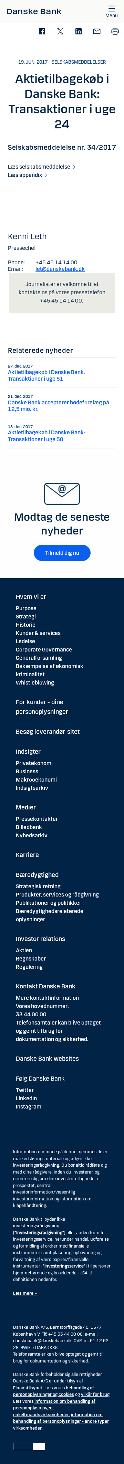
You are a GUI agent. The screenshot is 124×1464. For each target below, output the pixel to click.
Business (27, 771)
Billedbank (29, 827)
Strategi (26, 616)
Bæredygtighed (37, 875)
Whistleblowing (35, 682)
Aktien (24, 950)
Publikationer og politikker (48, 903)
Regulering (29, 967)
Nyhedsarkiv (32, 835)
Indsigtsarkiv (32, 788)
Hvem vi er (31, 597)
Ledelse (25, 641)
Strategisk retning (38, 886)
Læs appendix (25, 175)
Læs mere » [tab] (25, 1293)
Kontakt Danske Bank (45, 986)
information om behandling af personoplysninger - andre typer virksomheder (61, 1421)
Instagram (28, 1106)
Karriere (27, 855)
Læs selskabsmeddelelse (39, 166)
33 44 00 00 (31, 1014)
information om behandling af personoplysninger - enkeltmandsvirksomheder (54, 1408)
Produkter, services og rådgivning (57, 894)
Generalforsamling (39, 658)
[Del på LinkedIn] (78, 32)
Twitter (25, 1090)
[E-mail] (96, 32)
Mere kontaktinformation (47, 998)
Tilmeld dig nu (62, 553)
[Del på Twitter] (60, 32)
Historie (25, 625)
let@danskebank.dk (60, 269)
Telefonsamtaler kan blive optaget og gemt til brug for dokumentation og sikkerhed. (58, 1030)
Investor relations (40, 939)
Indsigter (28, 751)
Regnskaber (31, 958)
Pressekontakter (37, 819)
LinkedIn (26, 1098)
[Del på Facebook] (42, 32)
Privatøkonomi (34, 763)
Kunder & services (38, 633)
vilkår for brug (95, 1394)
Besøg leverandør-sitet (48, 731)
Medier (26, 807)
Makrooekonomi (36, 779)
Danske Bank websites (47, 1058)
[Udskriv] (115, 32)
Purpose (26, 608)
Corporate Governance (44, 649)
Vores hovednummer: (42, 1006)
